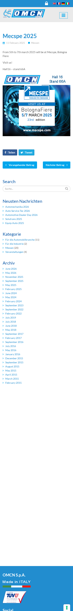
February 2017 (13, 337)
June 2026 (11, 268)
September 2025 (14, 280)
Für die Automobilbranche (20, 239)
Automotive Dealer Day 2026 (21, 214)
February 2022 (13, 313)
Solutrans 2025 (13, 218)
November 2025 (14, 276)
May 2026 (10, 272)
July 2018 (10, 321)
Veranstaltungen (14, 251)
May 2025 (10, 284)
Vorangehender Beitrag (21, 164)
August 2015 (12, 366)
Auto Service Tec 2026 (17, 210)
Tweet (28, 152)
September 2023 (14, 305)
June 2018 (11, 325)
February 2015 (13, 382)
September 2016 (14, 341)
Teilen (11, 152)
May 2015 (10, 370)
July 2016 (10, 346)
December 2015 (14, 358)
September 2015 (14, 362)
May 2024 (10, 297)
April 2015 (11, 374)
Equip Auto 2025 (14, 222)
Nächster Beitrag (55, 164)
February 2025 (13, 289)
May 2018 (10, 329)
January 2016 (12, 354)
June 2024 (11, 293)
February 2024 (13, 301)
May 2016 (10, 350)
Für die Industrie (14, 243)
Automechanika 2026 (17, 206)
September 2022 (14, 309)
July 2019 (10, 317)
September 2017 (14, 333)
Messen (35, 42)
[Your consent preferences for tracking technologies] (66, 607)
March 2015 (12, 378)
